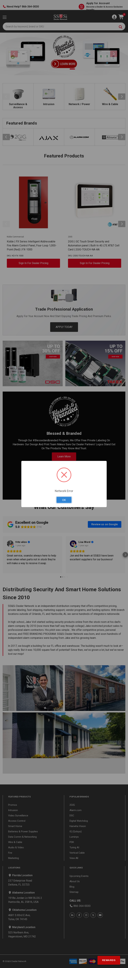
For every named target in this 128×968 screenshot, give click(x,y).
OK (64, 500)
